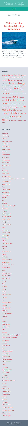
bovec (17, 74)
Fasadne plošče (6, 184)
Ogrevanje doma (6, 276)
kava (11, 83)
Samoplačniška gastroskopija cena (11, 335)
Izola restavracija (6, 216)
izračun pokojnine (5, 83)
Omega (4, 281)
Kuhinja (4, 249)
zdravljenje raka (18, 113)
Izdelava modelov (6, 214)
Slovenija (4, 343)
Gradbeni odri (5, 192)
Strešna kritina (6, 354)
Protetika (4, 316)
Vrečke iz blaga (6, 391)
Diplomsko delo (6, 165)
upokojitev (20, 103)
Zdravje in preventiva (8, 410)
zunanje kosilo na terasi (15, 120)
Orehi (3, 284)
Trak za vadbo (6, 372)
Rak (3, 319)
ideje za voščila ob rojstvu (9, 206)
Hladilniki (4, 203)
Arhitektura (5, 144)
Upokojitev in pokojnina (8, 380)
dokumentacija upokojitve (12, 77)
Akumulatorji (5, 136)
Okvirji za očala (6, 278)
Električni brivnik (6, 181)
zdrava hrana (8, 109)
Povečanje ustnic (6, 302)
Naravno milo (5, 262)
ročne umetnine (19, 93)
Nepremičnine (6, 267)
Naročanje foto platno (8, 265)
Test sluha (5, 367)
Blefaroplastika (6, 154)
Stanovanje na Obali (7, 351)
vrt (24, 106)
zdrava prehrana (18, 110)
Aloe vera (4, 138)
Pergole (4, 292)
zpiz (9, 120)
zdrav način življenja (6, 116)
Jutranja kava (5, 222)
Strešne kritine (6, 356)
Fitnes (3, 187)
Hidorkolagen (5, 195)
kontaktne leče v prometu (7, 86)
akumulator (8, 74)
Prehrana (4, 305)
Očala (3, 270)
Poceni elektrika (6, 294)
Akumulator (5, 133)
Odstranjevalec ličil (7, 273)
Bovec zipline (5, 157)
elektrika (6, 79)
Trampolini (5, 375)
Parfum (4, 289)
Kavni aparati (5, 230)
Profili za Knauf (6, 308)
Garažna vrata (6, 189)
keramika (16, 83)
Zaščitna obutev (6, 405)
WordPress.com (17, 423)
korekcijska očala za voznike (17, 86)
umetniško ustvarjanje (13, 103)
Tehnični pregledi (7, 359)
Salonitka (4, 332)
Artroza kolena (6, 146)
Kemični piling (6, 232)
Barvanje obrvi (6, 149)
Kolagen (4, 241)
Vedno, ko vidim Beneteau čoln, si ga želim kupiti (14, 26)
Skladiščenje (5, 340)
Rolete (3, 329)
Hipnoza (4, 198)
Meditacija (4, 257)
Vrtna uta (4, 397)
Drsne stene (5, 173)
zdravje (5, 113)
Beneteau (4, 152)
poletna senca (11, 91)
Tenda (3, 364)
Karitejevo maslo (6, 224)
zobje (12, 116)
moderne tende (11, 88)
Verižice (4, 383)
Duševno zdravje (6, 176)
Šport (3, 348)
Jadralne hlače (6, 219)
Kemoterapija (5, 235)
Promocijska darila (7, 313)
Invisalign (4, 211)
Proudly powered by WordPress (14, 422)
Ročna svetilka (6, 324)
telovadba (11, 100)
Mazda (4, 254)
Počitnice (4, 297)
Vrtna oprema (6, 394)
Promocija (4, 311)
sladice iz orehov (8, 97)
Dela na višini (5, 163)
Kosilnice (4, 246)
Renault (4, 321)
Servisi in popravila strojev (9, 337)
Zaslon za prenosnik (7, 407)
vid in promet (20, 107)
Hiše (3, 200)
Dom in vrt (5, 171)
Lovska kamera (6, 251)
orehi (17, 88)
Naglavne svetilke (7, 259)
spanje (14, 96)
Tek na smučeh (6, 362)
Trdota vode (5, 378)
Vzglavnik (4, 399)
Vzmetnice (5, 402)
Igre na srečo (5, 208)
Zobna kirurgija (6, 415)
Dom (3, 168)
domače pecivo (21, 77)
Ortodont (4, 286)
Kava (3, 227)
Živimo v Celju (14, 4)
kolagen (22, 83)
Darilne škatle (6, 160)
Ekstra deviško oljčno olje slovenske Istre (13, 179)
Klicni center (5, 238)
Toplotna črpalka (6, 370)
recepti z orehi (13, 93)
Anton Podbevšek (7, 141)
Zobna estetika (6, 413)
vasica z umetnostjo (13, 107)
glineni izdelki (21, 80)
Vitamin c (4, 386)
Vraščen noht (5, 389)
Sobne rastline (6, 345)
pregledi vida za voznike (19, 91)
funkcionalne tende (15, 80)
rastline (5, 93)
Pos (3, 300)
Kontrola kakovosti (7, 243)
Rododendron (5, 327)
